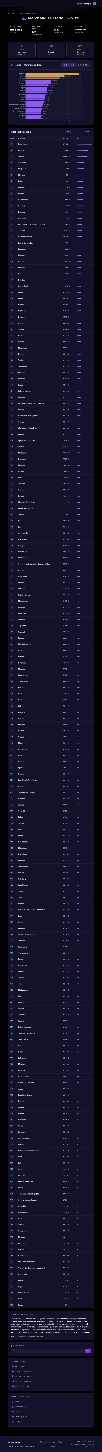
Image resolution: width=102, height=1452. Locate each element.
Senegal (21, 632)
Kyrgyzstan (22, 539)
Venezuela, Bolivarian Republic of (31, 1268)
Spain (20, 768)
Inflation (18, 1412)
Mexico (21, 478)
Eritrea (21, 1163)
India (20, 1157)
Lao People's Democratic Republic (31, 224)
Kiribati (21, 193)
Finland (21, 731)
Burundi (21, 873)
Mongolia (22, 255)
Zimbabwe (22, 1015)
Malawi (21, 1144)
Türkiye (21, 978)
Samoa (21, 1021)
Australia (21, 1070)
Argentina (22, 1243)
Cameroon (22, 1231)
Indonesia (22, 1058)
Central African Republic (28, 1200)
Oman (20, 336)
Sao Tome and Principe (27, 1262)
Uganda (21, 774)
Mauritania (22, 348)
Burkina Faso (23, 552)
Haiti (20, 1299)
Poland (21, 434)
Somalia (21, 972)
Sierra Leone (23, 867)
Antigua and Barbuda (26, 935)
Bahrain (21, 342)
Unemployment (21, 1417)
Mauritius (22, 669)
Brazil (20, 1188)
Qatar (20, 650)
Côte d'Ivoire (23, 811)
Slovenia (21, 157)
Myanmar (22, 1064)
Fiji (19, 521)
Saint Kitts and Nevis (26, 1033)
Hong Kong (22, 144)
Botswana (22, 663)
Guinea (21, 422)
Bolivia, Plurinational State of (29, 1151)
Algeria (21, 1107)
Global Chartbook (22, 1386)
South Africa (23, 675)
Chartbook (51, 1446)
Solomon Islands (24, 391)
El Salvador (22, 558)
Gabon (21, 490)
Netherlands (23, 200)
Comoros (21, 1256)
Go (88, 1351)
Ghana (21, 922)
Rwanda (21, 860)
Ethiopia (21, 1237)
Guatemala (22, 965)
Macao (21, 1114)
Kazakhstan (23, 842)
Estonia (21, 299)
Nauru (20, 700)
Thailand (21, 231)
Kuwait (21, 496)
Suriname (22, 249)
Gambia (21, 718)
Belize (20, 688)
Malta (20, 836)
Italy (20, 706)
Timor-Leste (23, 681)
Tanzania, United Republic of (29, 1194)
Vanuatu (21, 891)
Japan (20, 1089)
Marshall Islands (24, 644)
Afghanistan (23, 1274)
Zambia (21, 329)
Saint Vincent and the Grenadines (31, 910)
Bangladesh (23, 1212)
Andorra (21, 712)
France (21, 904)
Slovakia (21, 175)
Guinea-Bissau (24, 1138)
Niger (20, 1287)
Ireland (21, 583)
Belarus (21, 305)
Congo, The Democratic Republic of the (34, 564)
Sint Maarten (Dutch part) (28, 428)
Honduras (22, 459)
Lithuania (22, 317)
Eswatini (21, 373)
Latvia (20, 292)
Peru (20, 916)
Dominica (22, 1002)
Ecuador (21, 725)
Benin (20, 1052)
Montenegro (23, 601)
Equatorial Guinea (25, 1095)
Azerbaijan (22, 576)
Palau (20, 817)
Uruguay (21, 1175)
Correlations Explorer (23, 1376)
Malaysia (21, 187)
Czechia (21, 206)
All (68, 132)
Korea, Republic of (25, 508)
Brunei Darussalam (25, 243)
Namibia (21, 280)
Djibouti (21, 150)
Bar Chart (70, 65)
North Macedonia (25, 237)
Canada (21, 786)
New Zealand (23, 1077)
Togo (20, 897)
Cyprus (21, 762)
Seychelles (22, 366)
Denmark (21, 607)
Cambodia (22, 218)
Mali (20, 996)
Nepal (20, 1046)
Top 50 (76, 132)
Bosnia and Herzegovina (28, 416)
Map (60, 1442)
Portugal (21, 589)
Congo (21, 323)
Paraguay (22, 613)
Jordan (21, 515)
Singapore (22, 169)
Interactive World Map (24, 1371)
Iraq (19, 527)
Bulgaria (21, 397)
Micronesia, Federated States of (31, 403)
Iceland (21, 830)
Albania (21, 805)
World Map (84, 65)
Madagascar (23, 990)
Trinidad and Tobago (26, 792)
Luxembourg (23, 854)
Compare (52, 1442)
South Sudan (23, 1039)
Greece (21, 737)
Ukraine (21, 657)
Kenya (20, 1280)
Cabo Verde (23, 533)
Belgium (21, 181)
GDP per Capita (21, 1407)
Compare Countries (23, 1381)
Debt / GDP (19, 1422)
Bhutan (21, 410)
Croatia (21, 471)
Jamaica (21, 941)
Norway (21, 755)
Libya (20, 274)
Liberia (21, 354)
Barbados (22, 1120)
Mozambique (23, 453)
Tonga (20, 984)
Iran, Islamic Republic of (27, 780)
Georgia (21, 546)
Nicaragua (22, 311)
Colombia (22, 1206)
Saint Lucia (22, 947)
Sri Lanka (22, 1132)
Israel (20, 1219)
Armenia (21, 484)
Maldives (21, 743)
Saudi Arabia (23, 885)
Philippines (22, 848)
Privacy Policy (88, 1442)
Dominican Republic (26, 1083)
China (20, 1126)
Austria (21, 447)
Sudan (20, 1305)
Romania (21, 638)
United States (23, 1293)
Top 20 (86, 132)
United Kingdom (24, 1027)
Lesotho (21, 268)
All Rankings (20, 1366)
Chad (20, 1169)
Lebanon (21, 379)
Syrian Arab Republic (26, 441)
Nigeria (21, 1101)
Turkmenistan (23, 953)
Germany (22, 570)
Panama (21, 928)
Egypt (20, 959)
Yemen (21, 1225)
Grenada (21, 799)
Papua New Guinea (25, 595)
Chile (20, 694)
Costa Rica (22, 749)
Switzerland (23, 286)
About (79, 1442)
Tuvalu (21, 823)
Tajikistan (22, 626)
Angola (21, 1009)
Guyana (21, 261)
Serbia (20, 385)
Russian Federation (25, 1181)
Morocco (21, 465)
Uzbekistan (22, 879)
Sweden (21, 620)
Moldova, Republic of (26, 502)
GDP (17, 1402)
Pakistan (21, 1249)
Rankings (13, 13)
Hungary (21, 212)
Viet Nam (22, 163)
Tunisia (21, 360)
